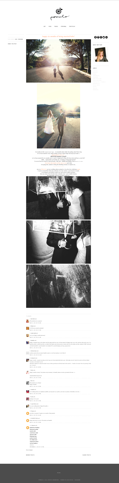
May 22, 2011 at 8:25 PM (35, 393)
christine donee (34, 350)
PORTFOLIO (72, 26)
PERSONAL (63, 26)
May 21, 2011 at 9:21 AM (35, 347)
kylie (32, 396)
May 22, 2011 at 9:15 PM (35, 407)
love (16, 39)
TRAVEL (56, 26)
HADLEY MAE (34, 418)
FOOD (50, 26)
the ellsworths (50, 175)
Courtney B (33, 358)
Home (59, 472)
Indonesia (96, 75)
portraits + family (99, 82)
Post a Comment (29, 450)
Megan (32, 411)
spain (94, 86)
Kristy (32, 370)
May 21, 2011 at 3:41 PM (35, 377)
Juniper (95, 77)
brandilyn (32, 340)
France (95, 72)
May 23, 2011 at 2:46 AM (35, 415)
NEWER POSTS (30, 455)
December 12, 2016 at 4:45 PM (37, 446)
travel (95, 88)
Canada (95, 71)
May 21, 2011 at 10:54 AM (35, 354)
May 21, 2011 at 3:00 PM (35, 367)
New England (97, 78)
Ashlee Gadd (33, 333)
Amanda (32, 389)
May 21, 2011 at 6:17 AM (35, 330)
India (94, 74)
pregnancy (96, 83)
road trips (96, 85)
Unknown (33, 425)
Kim (31, 380)
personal (20, 39)
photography (97, 80)
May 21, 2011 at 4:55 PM (35, 386)
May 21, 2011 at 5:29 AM (35, 322)
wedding (95, 89)
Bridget (32, 326)
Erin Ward (33, 318)
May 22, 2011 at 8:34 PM (35, 400)
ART (45, 26)
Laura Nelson (33, 403)
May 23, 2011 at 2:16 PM (35, 422)
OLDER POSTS (87, 455)
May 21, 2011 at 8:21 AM (35, 337)
